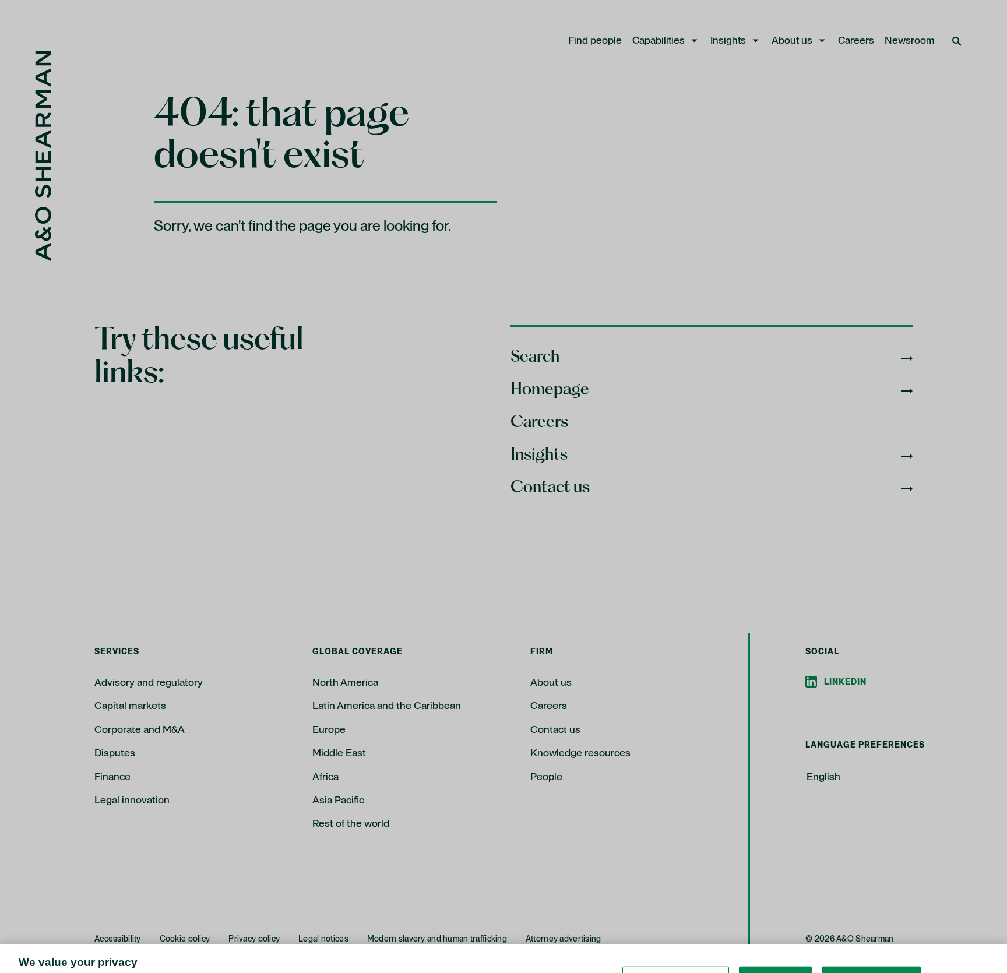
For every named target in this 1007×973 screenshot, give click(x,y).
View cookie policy (464, 961)
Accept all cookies (871, 936)
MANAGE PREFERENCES (676, 936)
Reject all (775, 936)
